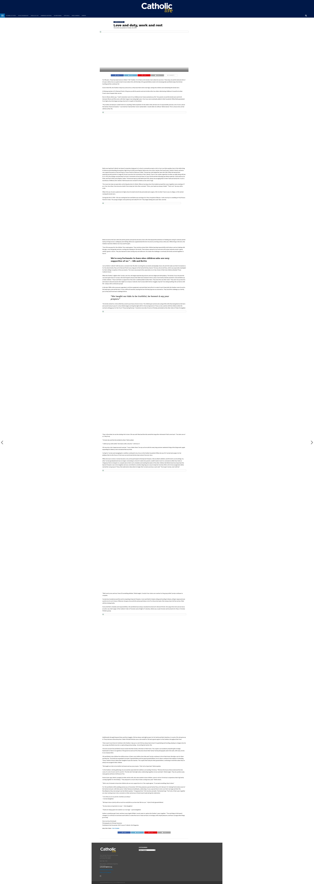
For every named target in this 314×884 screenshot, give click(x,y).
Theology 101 (34, 15)
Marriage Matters (46, 15)
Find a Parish (75, 15)
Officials (66, 15)
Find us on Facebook (105, 872)
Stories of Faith (11, 15)
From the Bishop (23, 15)
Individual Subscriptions (106, 869)
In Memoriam (57, 15)
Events (84, 15)
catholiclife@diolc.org (106, 867)
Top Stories (115, 828)
